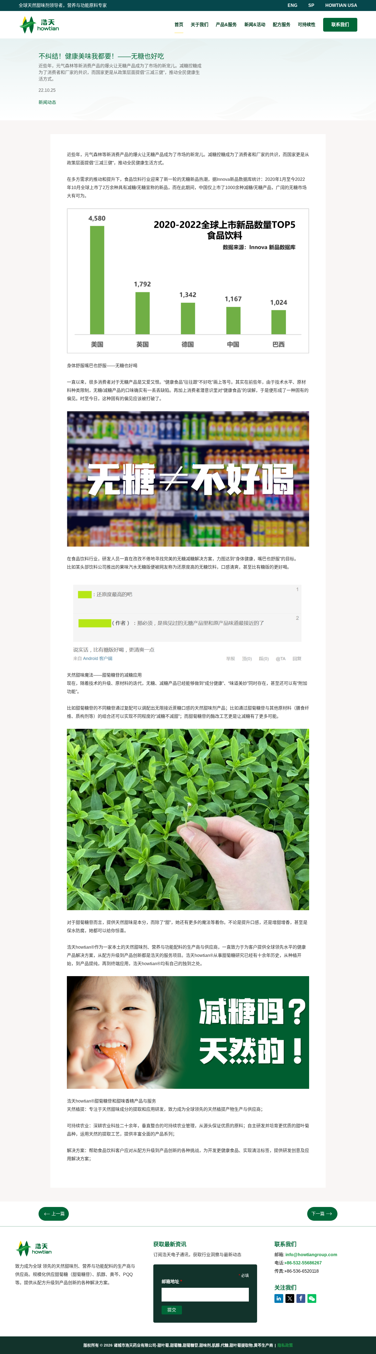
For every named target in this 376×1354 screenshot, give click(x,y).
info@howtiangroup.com (311, 1254)
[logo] (39, 25)
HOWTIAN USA (341, 5)
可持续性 (306, 24)
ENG (292, 5)
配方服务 (281, 24)
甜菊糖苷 (111, 675)
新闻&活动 (254, 24)
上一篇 (58, 1213)
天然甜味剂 (136, 947)
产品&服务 (226, 24)
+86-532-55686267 (303, 1263)
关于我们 (199, 24)
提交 (171, 1310)
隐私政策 (285, 1345)
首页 (179, 24)
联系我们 (340, 24)
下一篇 (318, 1213)
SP (311, 5)
